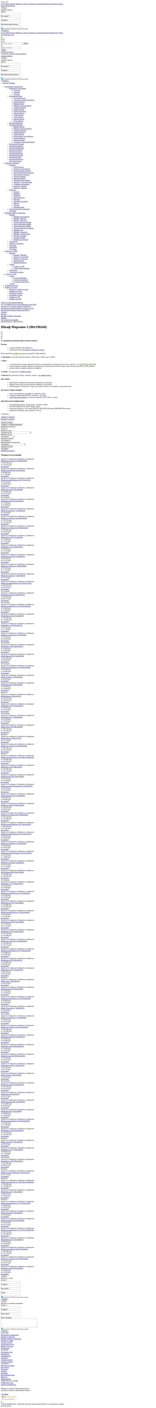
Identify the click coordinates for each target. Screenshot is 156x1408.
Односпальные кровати (22, 171)
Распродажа (53, 4)
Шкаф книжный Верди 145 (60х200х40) (15, 912)
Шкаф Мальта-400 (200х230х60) (12, 872)
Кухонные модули (11, 285)
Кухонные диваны (16, 293)
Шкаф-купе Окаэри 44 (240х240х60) (14, 518)
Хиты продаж (19, 167)
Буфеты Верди (19, 109)
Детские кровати (20, 176)
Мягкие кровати (19, 178)
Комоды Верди (19, 113)
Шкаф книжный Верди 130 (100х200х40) (16, 667)
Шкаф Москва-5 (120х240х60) (11, 1192)
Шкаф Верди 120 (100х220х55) (12, 646)
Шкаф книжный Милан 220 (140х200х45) (16, 824)
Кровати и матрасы (12, 163)
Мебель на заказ (21, 4)
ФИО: (3, 12)
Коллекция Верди (15, 96)
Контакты (45, 4)
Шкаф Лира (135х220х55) (10, 1094)
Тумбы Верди (18, 115)
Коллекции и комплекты (14, 86)
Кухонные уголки (15, 295)
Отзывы (4, 1371)
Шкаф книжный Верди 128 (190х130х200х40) (17, 1182)
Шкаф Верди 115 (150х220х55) (12, 547)
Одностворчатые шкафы (22, 222)
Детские (17, 205)
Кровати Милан (19, 138)
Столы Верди (18, 117)
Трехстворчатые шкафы (22, 226)
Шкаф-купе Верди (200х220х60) (12, 805)
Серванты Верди (20, 108)
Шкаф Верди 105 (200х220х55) (12, 1161)
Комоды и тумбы (11, 251)
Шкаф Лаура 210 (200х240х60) (12, 727)
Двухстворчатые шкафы (22, 224)
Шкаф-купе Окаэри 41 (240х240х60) (14, 941)
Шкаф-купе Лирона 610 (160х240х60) (14, 1259)
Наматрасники (19, 207)
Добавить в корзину (8, 417)
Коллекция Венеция (16, 148)
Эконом (16, 192)
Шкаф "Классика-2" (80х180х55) (12, 1008)
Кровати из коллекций (22, 169)
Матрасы (12, 190)
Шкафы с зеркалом (20, 232)
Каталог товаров (9, 83)
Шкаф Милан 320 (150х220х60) (12, 616)
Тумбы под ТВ (19, 266)
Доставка (4, 1358)
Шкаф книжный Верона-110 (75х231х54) (15, 480)
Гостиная (17, 90)
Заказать (4, 1299)
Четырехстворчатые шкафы (24, 228)
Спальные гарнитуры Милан (24, 142)
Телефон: (4, 20)
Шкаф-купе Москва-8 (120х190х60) (13, 635)
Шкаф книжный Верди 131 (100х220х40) (16, 1203)
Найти (26, 43)
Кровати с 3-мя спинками (23, 182)
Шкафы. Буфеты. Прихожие (15, 213)
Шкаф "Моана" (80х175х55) (11, 738)
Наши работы (10, 4)
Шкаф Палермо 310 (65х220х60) (12, 1220)
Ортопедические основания (19, 209)
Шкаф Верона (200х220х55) (11, 696)
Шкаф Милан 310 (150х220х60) (12, 903)
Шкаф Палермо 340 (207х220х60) (13, 1102)
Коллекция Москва (16, 159)
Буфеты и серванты (16, 243)
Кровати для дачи (15, 291)
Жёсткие (17, 199)
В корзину (5, 449)
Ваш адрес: (5, 16)
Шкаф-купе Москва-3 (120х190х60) (13, 843)
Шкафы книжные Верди (22, 106)
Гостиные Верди (20, 98)
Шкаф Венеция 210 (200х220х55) (13, 595)
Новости (4, 1377)
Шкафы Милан (19, 127)
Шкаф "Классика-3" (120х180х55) (13, 511)
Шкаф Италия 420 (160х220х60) (12, 777)
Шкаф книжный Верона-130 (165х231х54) (16, 583)
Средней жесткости (21, 201)
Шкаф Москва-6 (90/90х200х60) (12, 1046)
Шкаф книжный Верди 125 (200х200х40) (16, 606)
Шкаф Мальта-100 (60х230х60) (12, 989)
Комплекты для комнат (17, 88)
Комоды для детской (21, 257)
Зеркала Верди (19, 119)
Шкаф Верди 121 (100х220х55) (12, 884)
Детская (16, 94)
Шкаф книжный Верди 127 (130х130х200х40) (17, 1230)
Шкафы (12, 215)
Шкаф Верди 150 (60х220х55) (11, 625)
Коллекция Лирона (16, 146)
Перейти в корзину (8, 419)
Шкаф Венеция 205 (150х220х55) (13, 556)
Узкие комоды (19, 261)
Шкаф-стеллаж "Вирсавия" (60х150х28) (15, 1173)
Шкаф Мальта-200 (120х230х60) (12, 922)
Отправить (5, 31)
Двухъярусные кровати (22, 180)
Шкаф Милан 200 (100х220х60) (12, 501)
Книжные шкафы (20, 236)
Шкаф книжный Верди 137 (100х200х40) (16, 951)
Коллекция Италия (16, 153)
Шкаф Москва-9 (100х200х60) (11, 685)
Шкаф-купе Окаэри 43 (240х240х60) (14, 461)
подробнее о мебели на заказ (33, 350)
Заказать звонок (6, 56)
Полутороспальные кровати (24, 173)
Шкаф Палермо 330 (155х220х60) (13, 470)
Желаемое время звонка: (9, 24)
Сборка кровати (6, 1360)
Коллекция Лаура (15, 152)
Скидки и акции (7, 1362)
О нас (3, 4)
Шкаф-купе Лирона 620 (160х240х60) (14, 528)
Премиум (17, 196)
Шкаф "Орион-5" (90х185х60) (11, 677)
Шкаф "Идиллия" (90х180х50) (12, 1213)
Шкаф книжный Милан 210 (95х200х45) (15, 893)
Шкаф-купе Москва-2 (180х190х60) (13, 566)
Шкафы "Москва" (20, 219)
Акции (60, 4)
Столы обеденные (20, 278)
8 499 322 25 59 (8, 35)
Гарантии (4, 1369)
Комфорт (17, 194)
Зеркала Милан (19, 140)
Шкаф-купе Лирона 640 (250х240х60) (14, 1249)
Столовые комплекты (21, 282)
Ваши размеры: (6, 1318)
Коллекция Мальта (16, 150)
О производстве (6, 1352)
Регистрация (10, 6)
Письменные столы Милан (23, 136)
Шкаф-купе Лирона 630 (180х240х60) (14, 815)
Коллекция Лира (15, 161)
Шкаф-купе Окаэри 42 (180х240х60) (14, 746)
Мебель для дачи (11, 287)
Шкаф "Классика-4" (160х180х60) (13, 576)
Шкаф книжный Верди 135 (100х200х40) (16, 998)
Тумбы (11, 264)
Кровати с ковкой (20, 186)
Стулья (11, 284)
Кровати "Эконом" (20, 188)
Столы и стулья (10, 274)
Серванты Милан (20, 130)
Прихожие (13, 247)
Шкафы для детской (21, 240)
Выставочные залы (8, 1375)
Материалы (5, 1354)
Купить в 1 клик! (7, 422)
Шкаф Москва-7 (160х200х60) (11, 717)
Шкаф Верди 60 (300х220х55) (11, 767)
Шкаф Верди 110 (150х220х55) (12, 970)
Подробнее (5, 467)
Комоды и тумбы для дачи (18, 289)
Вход (2, 6)
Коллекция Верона (16, 123)
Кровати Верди (19, 102)
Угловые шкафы (19, 238)
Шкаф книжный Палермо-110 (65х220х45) (16, 853)
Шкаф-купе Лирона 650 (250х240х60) (14, 1027)
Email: (3, 1293)
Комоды (12, 253)
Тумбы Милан (19, 134)
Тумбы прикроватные (21, 268)
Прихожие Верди (20, 111)
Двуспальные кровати (22, 175)
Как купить (5, 1367)
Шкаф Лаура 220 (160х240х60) (12, 489)
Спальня (17, 92)
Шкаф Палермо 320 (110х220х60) (13, 796)
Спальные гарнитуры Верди (24, 100)
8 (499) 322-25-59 (7, 52)
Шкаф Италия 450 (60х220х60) (12, 1268)
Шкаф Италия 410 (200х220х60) (12, 1085)
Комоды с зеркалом (21, 259)
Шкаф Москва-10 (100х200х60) (12, 1240)
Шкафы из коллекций (21, 217)
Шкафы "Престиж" (20, 220)
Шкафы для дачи (15, 299)
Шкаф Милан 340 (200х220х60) (12, 932)
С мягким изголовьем (21, 184)
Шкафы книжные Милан (23, 129)
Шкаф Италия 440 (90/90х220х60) (13, 1056)
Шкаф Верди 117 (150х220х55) (12, 1150)
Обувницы (13, 270)
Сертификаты (6, 1356)
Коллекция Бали (15, 157)
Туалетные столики (16, 272)
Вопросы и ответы (7, 1365)
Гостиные (12, 245)
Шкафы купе (18, 230)
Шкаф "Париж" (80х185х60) (11, 1075)
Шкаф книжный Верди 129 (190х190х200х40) (17, 757)
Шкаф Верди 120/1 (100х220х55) (12, 1065)
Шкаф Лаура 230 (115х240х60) (12, 537)
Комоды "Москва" (20, 255)
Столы (11, 276)
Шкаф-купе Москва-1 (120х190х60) (13, 1018)
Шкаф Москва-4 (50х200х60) (11, 1111)
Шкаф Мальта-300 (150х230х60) (12, 656)
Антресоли (13, 241)
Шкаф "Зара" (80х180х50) (10, 981)
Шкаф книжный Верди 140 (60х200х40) (15, 1121)
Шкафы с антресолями (22, 234)
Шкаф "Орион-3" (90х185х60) (11, 1142)
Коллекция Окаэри (16, 155)
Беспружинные (19, 197)
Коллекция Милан (16, 125)
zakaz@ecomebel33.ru (8, 1385)
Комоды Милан (19, 132)
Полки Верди (18, 121)
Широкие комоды (20, 263)
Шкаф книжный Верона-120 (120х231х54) (16, 834)
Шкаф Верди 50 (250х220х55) (11, 960)
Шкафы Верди (19, 104)
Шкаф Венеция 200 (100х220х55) (13, 1037)
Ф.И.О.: (4, 1280)
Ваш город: (5, 1313)
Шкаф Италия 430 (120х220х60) (12, 863)
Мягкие (16, 203)
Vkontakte (4, 1394)
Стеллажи (13, 249)
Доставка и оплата (34, 4)
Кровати (12, 165)
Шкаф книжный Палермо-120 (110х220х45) (16, 786)
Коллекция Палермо (16, 144)
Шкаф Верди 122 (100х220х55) (12, 706)
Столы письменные (21, 280)
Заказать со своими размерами (12, 424)
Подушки (12, 211)
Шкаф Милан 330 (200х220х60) (12, 1131)
